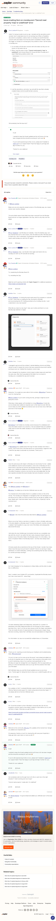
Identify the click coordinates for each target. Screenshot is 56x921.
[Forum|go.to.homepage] (14, 2)
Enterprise (40, 903)
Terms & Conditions (22, 898)
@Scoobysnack (16, 654)
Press (29, 903)
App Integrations (28, 906)
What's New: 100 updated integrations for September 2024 (17, 878)
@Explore (26, 486)
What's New (24, 7)
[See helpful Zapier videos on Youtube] (37, 910)
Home (4, 11)
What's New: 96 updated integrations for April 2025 (15, 875)
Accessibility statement (33, 898)
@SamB (12, 514)
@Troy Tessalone (13, 233)
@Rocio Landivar (14, 204)
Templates (48, 903)
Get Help (3, 7)
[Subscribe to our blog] (31, 910)
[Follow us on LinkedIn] (28, 910)
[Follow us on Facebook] (25, 910)
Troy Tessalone (12, 198)
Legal (47, 914)
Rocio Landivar (12, 30)
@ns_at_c (26, 728)
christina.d (10, 388)
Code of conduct (9, 859)
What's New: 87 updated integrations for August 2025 (16, 886)
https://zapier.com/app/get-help (17, 284)
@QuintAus (42, 392)
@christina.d (11, 425)
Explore (10, 460)
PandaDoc (21, 158)
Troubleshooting (18, 11)
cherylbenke (11, 773)
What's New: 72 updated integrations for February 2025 (16, 881)
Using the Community (10, 861)
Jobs (34, 903)
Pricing (7, 903)
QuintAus (10, 293)
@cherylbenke (15, 795)
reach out (15, 143)
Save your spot (8, 847)
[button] (45, 2)
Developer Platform (20, 903)
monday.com (12, 158)
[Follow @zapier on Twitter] (34, 910)
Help (12, 903)
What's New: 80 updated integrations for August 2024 (16, 883)
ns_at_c (10, 684)
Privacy (52, 914)
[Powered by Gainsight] (28, 895)
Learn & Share (13, 7)
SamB (9, 482)
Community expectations (11, 864)
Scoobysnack (11, 510)
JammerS (10, 791)
